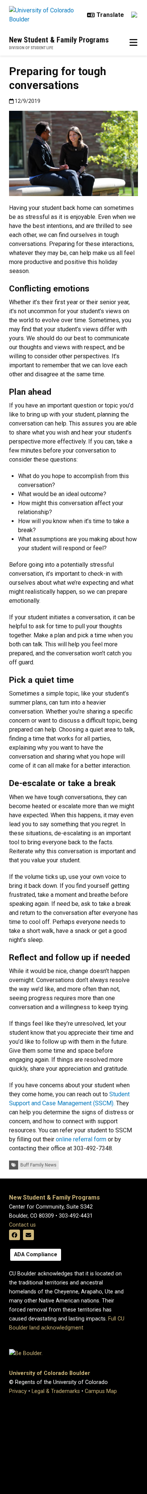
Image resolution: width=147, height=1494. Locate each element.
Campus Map (101, 1391)
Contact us (22, 1225)
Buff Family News (38, 1165)
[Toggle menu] (133, 43)
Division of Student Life (31, 48)
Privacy (18, 1391)
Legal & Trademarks (56, 1391)
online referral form (81, 1139)
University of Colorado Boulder (49, 1373)
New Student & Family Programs (59, 39)
